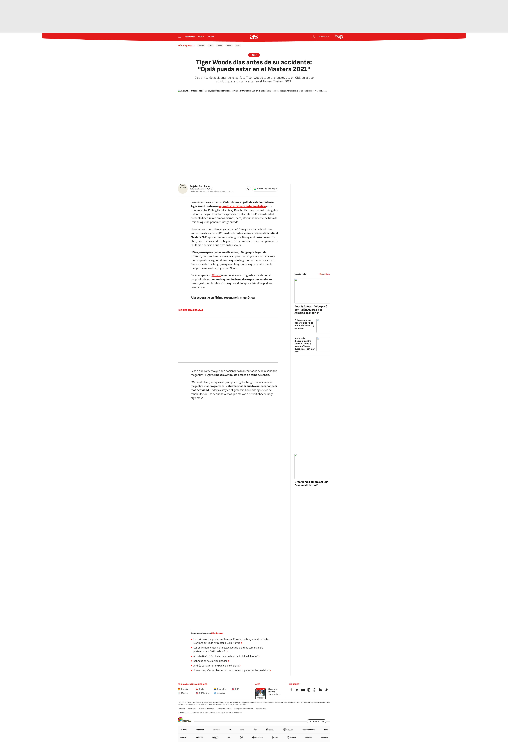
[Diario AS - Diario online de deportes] (254, 37)
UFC (210, 45)
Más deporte (185, 45)
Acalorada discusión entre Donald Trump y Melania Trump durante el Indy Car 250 (304, 345)
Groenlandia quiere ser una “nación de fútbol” (311, 483)
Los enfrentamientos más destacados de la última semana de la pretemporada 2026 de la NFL (228, 649)
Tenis (229, 45)
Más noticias (324, 274)
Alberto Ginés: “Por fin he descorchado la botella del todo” (225, 656)
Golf (238, 45)
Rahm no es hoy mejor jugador (210, 661)
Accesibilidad (261, 709)
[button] (248, 188)
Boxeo (201, 45)
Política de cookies (224, 709)
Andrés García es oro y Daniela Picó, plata (216, 666)
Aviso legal (192, 709)
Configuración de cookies (243, 709)
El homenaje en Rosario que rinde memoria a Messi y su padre (304, 324)
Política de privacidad (206, 709)
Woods (216, 275)
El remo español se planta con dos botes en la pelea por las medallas (231, 670)
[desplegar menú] (180, 37)
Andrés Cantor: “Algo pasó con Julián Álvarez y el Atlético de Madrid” (310, 310)
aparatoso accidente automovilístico (242, 206)
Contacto (181, 709)
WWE (220, 45)
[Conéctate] (313, 36)
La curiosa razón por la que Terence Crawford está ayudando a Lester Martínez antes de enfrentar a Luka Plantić (231, 641)
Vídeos (210, 37)
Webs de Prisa (318, 721)
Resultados (190, 37)
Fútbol (201, 37)
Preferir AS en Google (267, 188)
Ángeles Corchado (200, 186)
